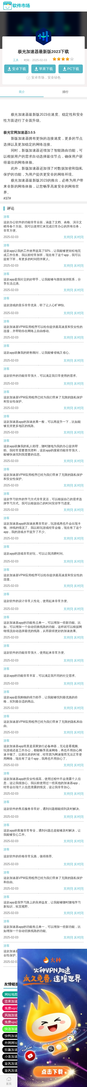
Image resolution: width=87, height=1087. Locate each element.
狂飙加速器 (13, 1050)
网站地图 (11, 994)
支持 (67, 237)
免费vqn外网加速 (17, 1008)
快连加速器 (13, 1029)
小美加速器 (13, 1056)
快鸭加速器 (13, 1036)
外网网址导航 (14, 1043)
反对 (77, 237)
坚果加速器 (13, 1001)
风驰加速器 (13, 1015)
